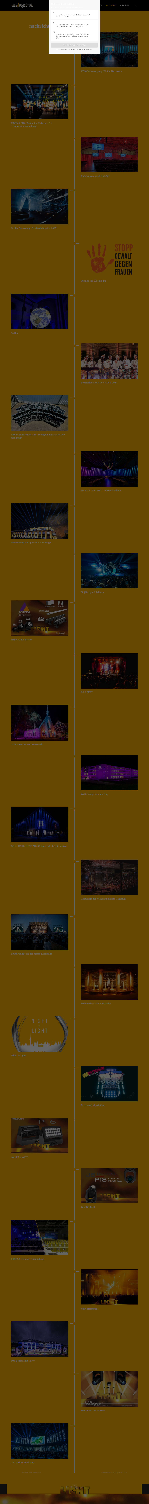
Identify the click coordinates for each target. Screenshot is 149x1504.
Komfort (72, 24)
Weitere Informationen (85, 49)
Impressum (74, 49)
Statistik (72, 35)
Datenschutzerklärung (63, 49)
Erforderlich (73, 15)
